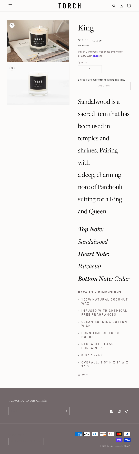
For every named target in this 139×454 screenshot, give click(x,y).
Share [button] (85, 374)
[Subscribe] (66, 411)
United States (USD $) (24, 441)
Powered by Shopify (122, 446)
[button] (10, 5)
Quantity (82, 62)
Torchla (110, 446)
